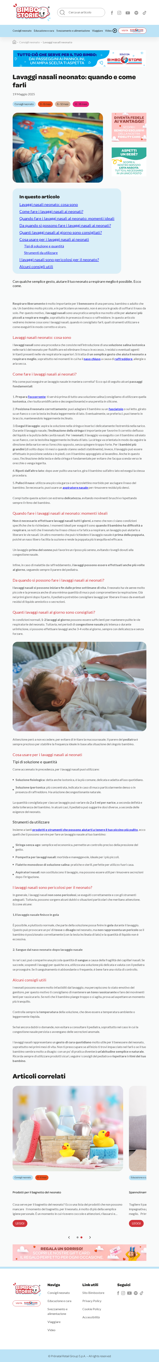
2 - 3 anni (57, 1177)
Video (108, 30)
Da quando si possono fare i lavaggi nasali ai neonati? (65, 225)
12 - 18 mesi (81, 104)
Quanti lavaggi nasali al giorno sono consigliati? (60, 232)
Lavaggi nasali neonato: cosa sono (48, 204)
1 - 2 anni (43, 1177)
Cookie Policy (91, 1309)
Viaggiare (97, 30)
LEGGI (20, 1223)
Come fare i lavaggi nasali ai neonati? (51, 211)
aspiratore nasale (75, 487)
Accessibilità (91, 1317)
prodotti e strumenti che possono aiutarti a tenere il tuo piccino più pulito (85, 829)
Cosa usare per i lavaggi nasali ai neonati (54, 239)
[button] (78, 1237)
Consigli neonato (22, 30)
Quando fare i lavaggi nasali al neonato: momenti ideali (66, 218)
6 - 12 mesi (62, 104)
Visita (125, 30)
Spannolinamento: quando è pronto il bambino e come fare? (53, 1192)
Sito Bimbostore (93, 1292)
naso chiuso (92, 359)
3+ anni (70, 1177)
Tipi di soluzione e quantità (44, 246)
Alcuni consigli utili (36, 266)
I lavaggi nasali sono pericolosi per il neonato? (59, 259)
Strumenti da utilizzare (41, 253)
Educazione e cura (44, 30)
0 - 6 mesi (45, 104)
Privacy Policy (91, 1301)
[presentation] (69, 1237)
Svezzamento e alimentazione (73, 30)
